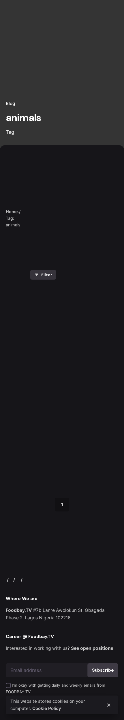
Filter (46, 274)
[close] (39, 200)
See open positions (92, 648)
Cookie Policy (46, 708)
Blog (10, 103)
